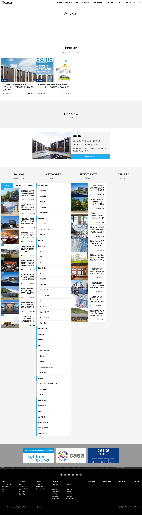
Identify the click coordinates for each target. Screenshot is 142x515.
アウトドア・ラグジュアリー (48, 383)
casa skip (68, 491)
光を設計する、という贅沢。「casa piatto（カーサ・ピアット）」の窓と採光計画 (97, 215)
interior (86, 2)
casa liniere (55, 489)
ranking (71, 115)
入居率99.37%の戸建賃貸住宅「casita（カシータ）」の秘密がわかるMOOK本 (53, 85)
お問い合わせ (38, 507)
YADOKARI (43, 389)
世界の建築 (43, 190)
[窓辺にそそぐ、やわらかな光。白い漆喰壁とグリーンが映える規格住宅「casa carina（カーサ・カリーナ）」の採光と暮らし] (79, 259)
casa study (42, 433)
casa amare (55, 487)
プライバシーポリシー (28, 507)
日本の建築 (43, 196)
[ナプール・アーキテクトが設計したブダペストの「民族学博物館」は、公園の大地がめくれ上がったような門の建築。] (79, 190)
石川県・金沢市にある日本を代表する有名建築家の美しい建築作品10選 (27, 263)
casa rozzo (69, 496)
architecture (71, 2)
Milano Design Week (46, 367)
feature (109, 2)
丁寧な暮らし (44, 284)
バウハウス (43, 207)
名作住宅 (42, 201)
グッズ (42, 251)
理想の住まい (44, 212)
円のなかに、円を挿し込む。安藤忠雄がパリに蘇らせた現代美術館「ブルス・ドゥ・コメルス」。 (97, 229)
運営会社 (18, 507)
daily (7, 185)
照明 (41, 257)
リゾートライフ (44, 312)
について (90, 157)
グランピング (44, 306)
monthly (30, 185)
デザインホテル (44, 229)
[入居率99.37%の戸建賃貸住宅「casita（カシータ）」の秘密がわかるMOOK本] (53, 70)
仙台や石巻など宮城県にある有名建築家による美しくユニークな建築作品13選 (27, 249)
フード (42, 273)
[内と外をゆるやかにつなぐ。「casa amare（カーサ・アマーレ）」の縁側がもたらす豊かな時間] (79, 315)
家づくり (41, 417)
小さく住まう (44, 323)
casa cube (55, 484)
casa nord (69, 489)
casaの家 (55, 481)
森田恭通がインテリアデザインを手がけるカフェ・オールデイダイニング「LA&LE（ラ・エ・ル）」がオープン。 (27, 235)
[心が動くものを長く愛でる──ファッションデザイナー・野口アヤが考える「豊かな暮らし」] (79, 301)
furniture (41, 246)
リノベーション (44, 223)
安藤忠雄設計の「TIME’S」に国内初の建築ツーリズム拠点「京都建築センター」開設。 (97, 285)
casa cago (69, 493)
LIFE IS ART (43, 329)
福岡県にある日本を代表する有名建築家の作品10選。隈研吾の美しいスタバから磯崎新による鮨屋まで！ (27, 193)
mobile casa (69, 498)
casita (5, 80)
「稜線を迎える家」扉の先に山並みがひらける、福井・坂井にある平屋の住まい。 (97, 271)
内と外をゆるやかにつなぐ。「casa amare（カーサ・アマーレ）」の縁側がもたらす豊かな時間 (97, 313)
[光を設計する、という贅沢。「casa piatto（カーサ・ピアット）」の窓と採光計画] (79, 218)
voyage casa (43, 422)
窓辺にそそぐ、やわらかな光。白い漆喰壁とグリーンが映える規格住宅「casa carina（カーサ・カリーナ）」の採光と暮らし (97, 257)
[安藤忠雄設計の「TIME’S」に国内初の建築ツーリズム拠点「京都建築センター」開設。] (79, 287)
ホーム (4, 507)
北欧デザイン (44, 234)
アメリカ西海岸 (44, 295)
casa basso (55, 491)
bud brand (42, 400)
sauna (40, 240)
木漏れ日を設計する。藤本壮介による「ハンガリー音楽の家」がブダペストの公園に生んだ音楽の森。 (97, 202)
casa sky (54, 493)
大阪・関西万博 (44, 350)
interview (41, 406)
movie (40, 340)
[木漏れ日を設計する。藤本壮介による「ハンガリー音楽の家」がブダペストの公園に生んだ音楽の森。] (79, 204)
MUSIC (41, 334)
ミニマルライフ (44, 317)
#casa (128, 507)
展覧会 (42, 361)
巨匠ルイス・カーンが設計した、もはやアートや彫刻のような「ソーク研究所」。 (27, 207)
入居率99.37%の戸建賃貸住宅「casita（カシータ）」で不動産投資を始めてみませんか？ (18, 87)
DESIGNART (43, 372)
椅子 (41, 262)
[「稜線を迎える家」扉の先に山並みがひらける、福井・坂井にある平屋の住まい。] (79, 273)
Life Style (97, 2)
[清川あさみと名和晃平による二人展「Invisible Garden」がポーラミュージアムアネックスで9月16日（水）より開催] (79, 245)
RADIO (42, 394)
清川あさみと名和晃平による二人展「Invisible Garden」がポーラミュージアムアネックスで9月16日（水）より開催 (97, 243)
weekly (18, 185)
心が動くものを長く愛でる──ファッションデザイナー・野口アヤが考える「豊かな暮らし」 (97, 299)
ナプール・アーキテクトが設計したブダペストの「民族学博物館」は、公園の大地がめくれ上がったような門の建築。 (27, 277)
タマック (72, 13)
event (40, 345)
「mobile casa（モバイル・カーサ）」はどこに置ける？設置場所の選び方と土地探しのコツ (27, 318)
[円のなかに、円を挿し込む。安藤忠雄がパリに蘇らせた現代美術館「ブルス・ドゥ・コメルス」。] (79, 231)
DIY (41, 301)
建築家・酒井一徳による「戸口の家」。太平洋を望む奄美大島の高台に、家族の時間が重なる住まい (27, 291)
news (40, 411)
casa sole (68, 484)
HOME (59, 2)
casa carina (69, 487)
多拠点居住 (43, 279)
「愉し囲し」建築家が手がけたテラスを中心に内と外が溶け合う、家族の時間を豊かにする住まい (27, 221)
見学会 (42, 356)
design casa (43, 428)
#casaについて (11, 507)
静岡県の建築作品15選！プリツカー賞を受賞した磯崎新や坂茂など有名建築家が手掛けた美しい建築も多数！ (27, 305)
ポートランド (44, 290)
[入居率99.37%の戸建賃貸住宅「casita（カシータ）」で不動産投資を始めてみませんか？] (18, 70)
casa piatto (55, 496)
